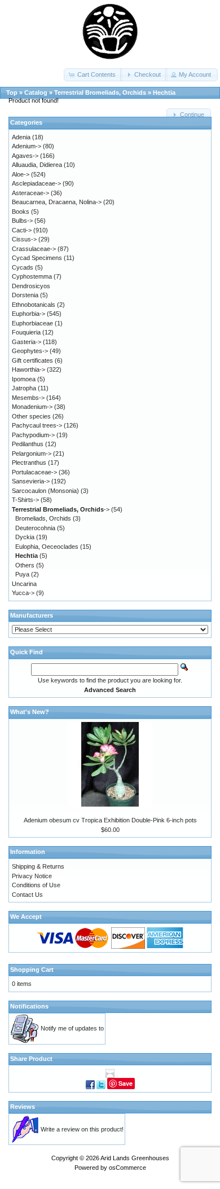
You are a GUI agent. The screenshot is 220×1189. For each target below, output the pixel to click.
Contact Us (27, 894)
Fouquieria (26, 332)
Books (20, 211)
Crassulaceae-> (34, 248)
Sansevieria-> (31, 481)
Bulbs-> (22, 220)
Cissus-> (24, 239)
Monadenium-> (32, 406)
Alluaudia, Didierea (37, 164)
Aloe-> (20, 174)
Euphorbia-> (28, 313)
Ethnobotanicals (33, 304)
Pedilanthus (27, 444)
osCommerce (127, 1167)
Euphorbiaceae (32, 323)
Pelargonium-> (31, 453)
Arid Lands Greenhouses (134, 1158)
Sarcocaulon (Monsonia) (45, 490)
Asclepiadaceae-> (36, 183)
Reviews (22, 1106)
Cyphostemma (32, 276)
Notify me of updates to (72, 1028)
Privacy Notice (32, 876)
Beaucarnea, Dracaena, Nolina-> (57, 202)
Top (11, 92)
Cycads (22, 267)
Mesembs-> (28, 397)
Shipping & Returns (38, 866)
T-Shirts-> (25, 499)
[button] (93, 74)
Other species (31, 416)
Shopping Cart (32, 969)
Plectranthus (29, 462)
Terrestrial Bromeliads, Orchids (100, 92)
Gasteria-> (26, 341)
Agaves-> (25, 155)
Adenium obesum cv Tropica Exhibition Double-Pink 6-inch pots (110, 820)
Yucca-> (23, 592)
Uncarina (24, 583)
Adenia (21, 137)
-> (60, 509)
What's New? (29, 711)
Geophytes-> (30, 350)
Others (24, 565)
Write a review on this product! (82, 1129)
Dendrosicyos (31, 286)
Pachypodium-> (33, 434)
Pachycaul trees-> (37, 425)
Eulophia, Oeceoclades (46, 546)
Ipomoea (24, 379)
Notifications (29, 1006)
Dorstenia (25, 295)
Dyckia (24, 537)
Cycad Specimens (37, 257)
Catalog (35, 92)
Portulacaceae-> (34, 472)
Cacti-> (22, 230)
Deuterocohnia (35, 528)
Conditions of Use (36, 885)
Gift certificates (32, 360)
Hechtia (164, 92)
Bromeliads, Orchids (43, 518)
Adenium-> (26, 146)
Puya (22, 574)
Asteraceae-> (30, 193)
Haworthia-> (28, 369)
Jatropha (24, 388)
